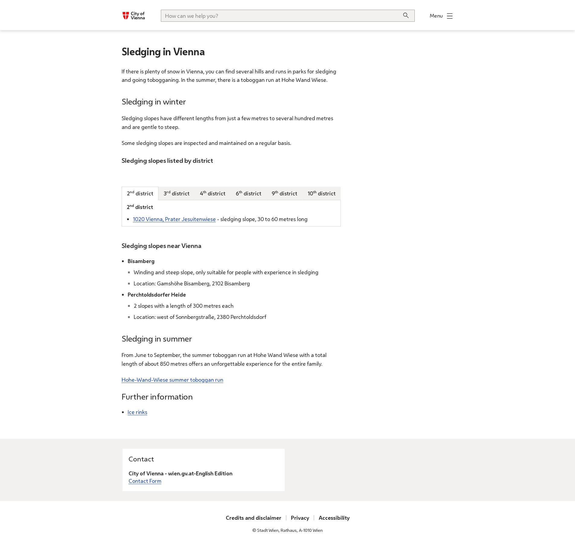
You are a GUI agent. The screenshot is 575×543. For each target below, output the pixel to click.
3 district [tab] (177, 193)
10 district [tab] (322, 193)
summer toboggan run (172, 379)
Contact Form (145, 480)
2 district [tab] (140, 193)
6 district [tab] (248, 193)
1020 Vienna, (174, 219)
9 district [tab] (284, 193)
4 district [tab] (212, 193)
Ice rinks (137, 412)
